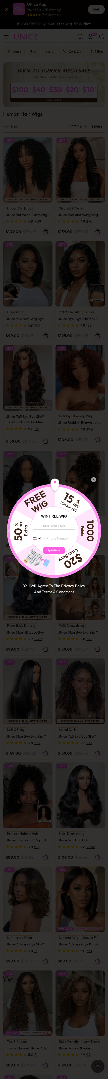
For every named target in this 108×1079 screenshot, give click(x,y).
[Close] (94, 480)
